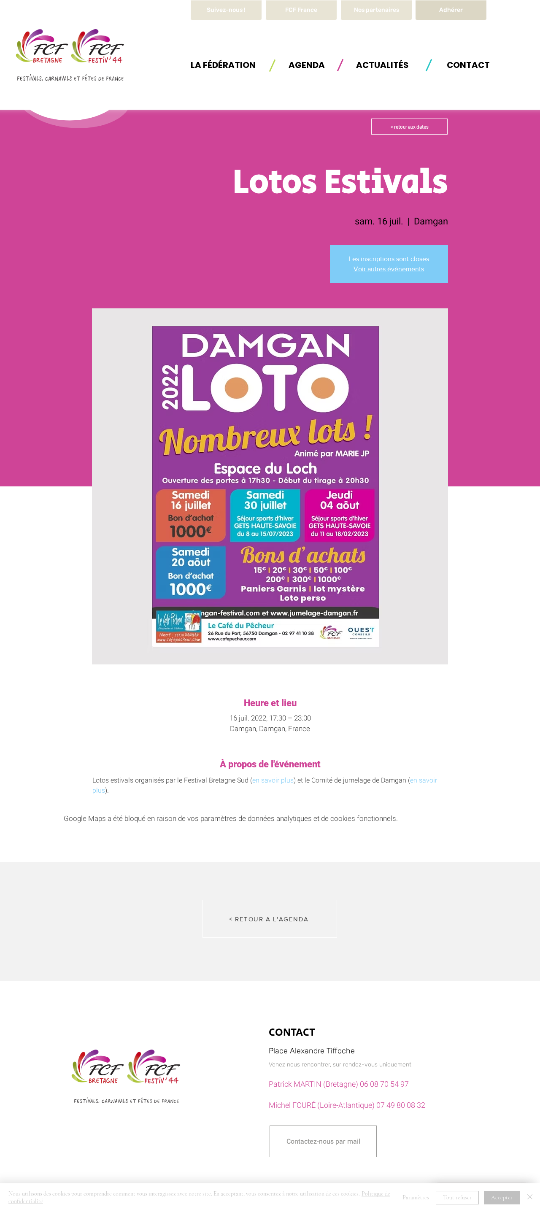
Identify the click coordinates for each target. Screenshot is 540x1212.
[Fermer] (530, 1197)
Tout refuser (457, 1197)
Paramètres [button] (415, 1197)
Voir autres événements (389, 269)
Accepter (502, 1197)
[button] (223, 65)
